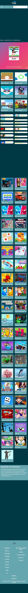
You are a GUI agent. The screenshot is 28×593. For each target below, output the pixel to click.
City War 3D (5, 298)
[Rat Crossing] (21, 108)
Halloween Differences (21, 406)
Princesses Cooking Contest (9, 447)
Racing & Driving (18, 143)
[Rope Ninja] (21, 94)
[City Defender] (20, 363)
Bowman (4, 461)
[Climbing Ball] (21, 81)
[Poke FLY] (7, 94)
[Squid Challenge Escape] (20, 309)
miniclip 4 (8, 119)
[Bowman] (7, 458)
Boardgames (17, 122)
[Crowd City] (20, 336)
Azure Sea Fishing (20, 379)
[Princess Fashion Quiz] (20, 187)
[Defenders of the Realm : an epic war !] (7, 390)
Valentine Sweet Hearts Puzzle (10, 379)
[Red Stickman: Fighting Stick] (7, 282)
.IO (1, 139)
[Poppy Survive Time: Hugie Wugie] (20, 282)
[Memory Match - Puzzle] (7, 241)
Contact (21, 560)
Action (7, 564)
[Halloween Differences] (20, 404)
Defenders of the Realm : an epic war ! (12, 393)
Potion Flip (4, 352)
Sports (7, 550)
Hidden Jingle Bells (7, 420)
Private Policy (21, 555)
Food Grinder (4, 110)
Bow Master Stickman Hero (9, 433)
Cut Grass (4, 270)
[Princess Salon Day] (20, 418)
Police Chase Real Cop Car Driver (11, 366)
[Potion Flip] (7, 350)
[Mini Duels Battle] (7, 214)
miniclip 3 (22, 115)
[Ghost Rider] (7, 187)
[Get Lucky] (20, 255)
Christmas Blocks (6, 311)
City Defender (18, 366)
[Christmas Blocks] (7, 309)
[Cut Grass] (7, 268)
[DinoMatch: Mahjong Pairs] (20, 241)
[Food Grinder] (7, 108)
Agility (16, 136)
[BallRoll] (20, 431)
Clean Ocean (5, 202)
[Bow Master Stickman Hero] (7, 431)
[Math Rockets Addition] (20, 227)
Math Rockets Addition (21, 230)
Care (1, 132)
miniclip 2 (8, 115)
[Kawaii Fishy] (7, 322)
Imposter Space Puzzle (21, 325)
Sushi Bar (17, 447)
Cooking (8, 142)
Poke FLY (3, 97)
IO (7, 573)
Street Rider (18, 202)
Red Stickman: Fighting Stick (9, 284)
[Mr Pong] (7, 404)
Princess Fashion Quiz (21, 189)
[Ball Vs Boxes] (7, 81)
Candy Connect (19, 270)
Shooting (8, 128)
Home (1, 40)
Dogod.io (4, 338)
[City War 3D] (7, 295)
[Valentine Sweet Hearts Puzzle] (7, 377)
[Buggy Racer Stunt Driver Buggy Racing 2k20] (20, 350)
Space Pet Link (6, 230)
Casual (2, 122)
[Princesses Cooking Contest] (7, 445)
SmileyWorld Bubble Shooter (9, 257)
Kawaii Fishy (5, 325)
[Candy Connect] (20, 268)
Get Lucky (17, 257)
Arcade (7, 135)
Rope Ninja (18, 97)
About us (21, 557)
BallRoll (17, 433)
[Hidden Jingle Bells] (7, 418)
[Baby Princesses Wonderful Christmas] (20, 295)
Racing (7, 562)
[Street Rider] (20, 200)
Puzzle (16, 120)
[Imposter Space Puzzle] (20, 322)
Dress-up (16, 139)
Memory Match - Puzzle (8, 243)
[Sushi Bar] (20, 445)
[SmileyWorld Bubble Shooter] (7, 255)
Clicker (16, 132)
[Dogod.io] (7, 336)
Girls (1, 125)
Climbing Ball (18, 83)
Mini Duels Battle (6, 216)
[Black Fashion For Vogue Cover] (20, 390)
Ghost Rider (5, 189)
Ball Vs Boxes (4, 83)
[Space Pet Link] (7, 227)
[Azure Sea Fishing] (20, 377)
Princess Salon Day (20, 420)
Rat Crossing (18, 110)
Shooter (16, 125)
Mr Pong (4, 406)
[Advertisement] (14, 24)
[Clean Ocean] (7, 200)
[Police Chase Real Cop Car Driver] (7, 363)
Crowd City (18, 338)
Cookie (21, 552)
